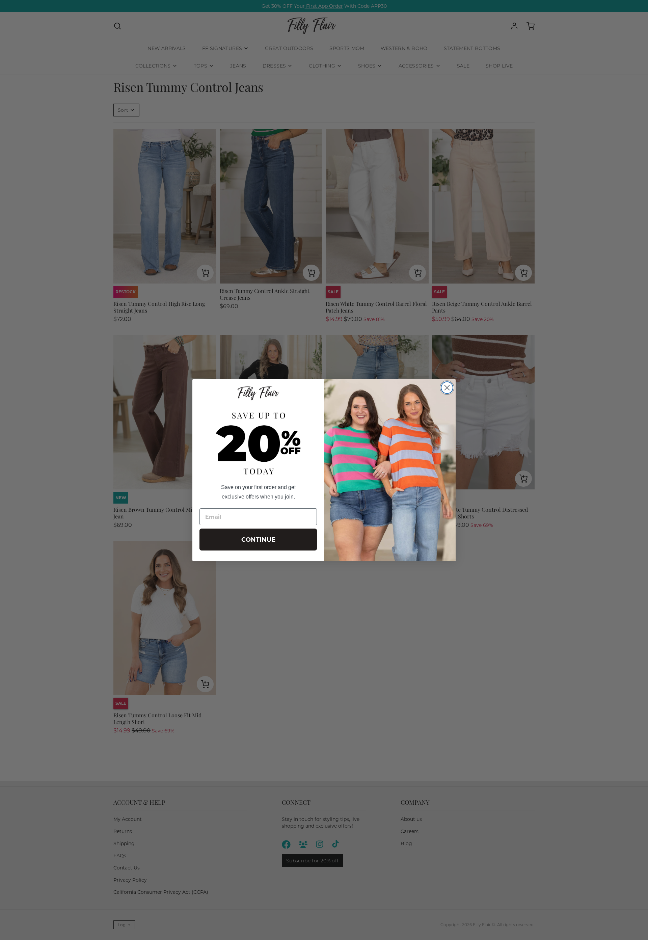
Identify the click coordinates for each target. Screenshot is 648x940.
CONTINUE (258, 539)
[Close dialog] (447, 388)
